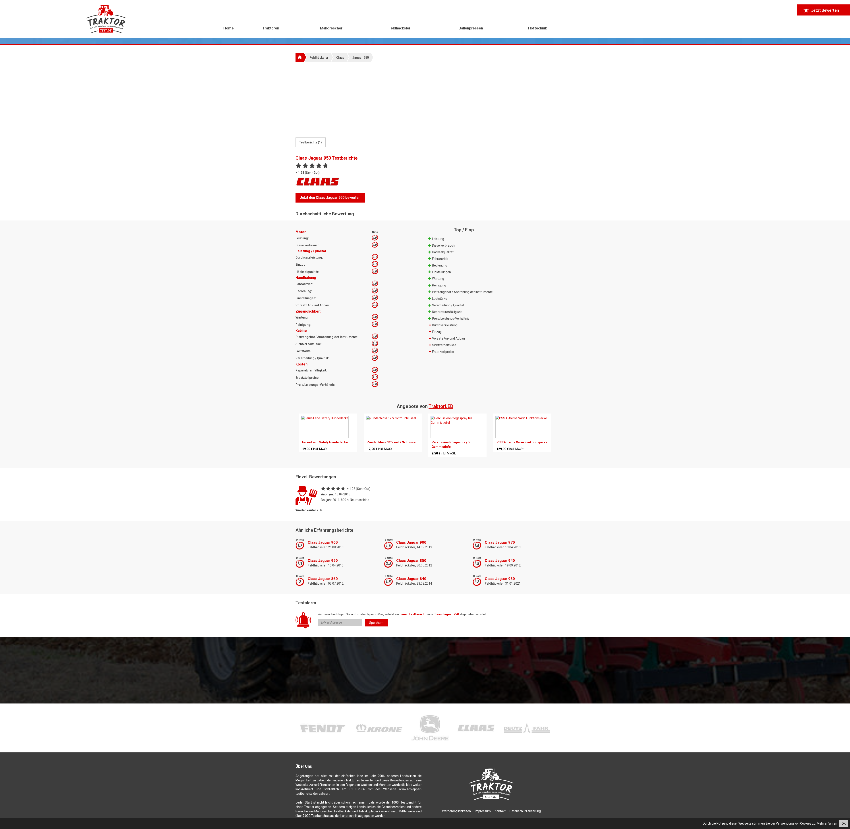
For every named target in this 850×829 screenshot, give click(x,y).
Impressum (483, 811)
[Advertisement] (425, 99)
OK (844, 823)
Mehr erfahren (827, 823)
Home (228, 28)
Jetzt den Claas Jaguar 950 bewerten (330, 197)
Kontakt (500, 811)
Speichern (376, 622)
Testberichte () (310, 142)
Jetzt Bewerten (825, 10)
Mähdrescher (331, 28)
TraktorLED (441, 406)
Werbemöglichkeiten (456, 811)
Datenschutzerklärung (525, 811)
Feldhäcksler (399, 28)
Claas (340, 57)
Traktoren (270, 28)
